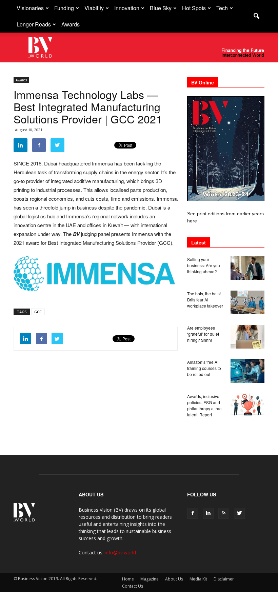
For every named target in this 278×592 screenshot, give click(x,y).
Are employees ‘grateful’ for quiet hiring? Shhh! (203, 334)
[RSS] (223, 513)
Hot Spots (194, 8)
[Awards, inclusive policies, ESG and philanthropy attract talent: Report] (247, 405)
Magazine (149, 579)
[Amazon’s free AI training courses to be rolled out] (247, 371)
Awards (70, 24)
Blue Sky (161, 8)
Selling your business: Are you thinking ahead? (203, 265)
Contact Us (132, 586)
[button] (256, 16)
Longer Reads (34, 24)
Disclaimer (224, 579)
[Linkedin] (208, 513)
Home (128, 579)
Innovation (126, 8)
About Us (174, 579)
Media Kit (198, 579)
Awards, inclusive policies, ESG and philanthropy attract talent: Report (204, 405)
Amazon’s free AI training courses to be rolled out (204, 368)
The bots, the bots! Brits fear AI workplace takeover (205, 300)
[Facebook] (192, 513)
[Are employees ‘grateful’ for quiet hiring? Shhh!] (247, 337)
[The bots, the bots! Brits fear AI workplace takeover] (247, 302)
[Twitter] (239, 513)
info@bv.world (120, 552)
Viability (94, 8)
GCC (38, 311)
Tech (222, 8)
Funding (64, 8)
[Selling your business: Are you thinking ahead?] (247, 268)
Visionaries (30, 8)
